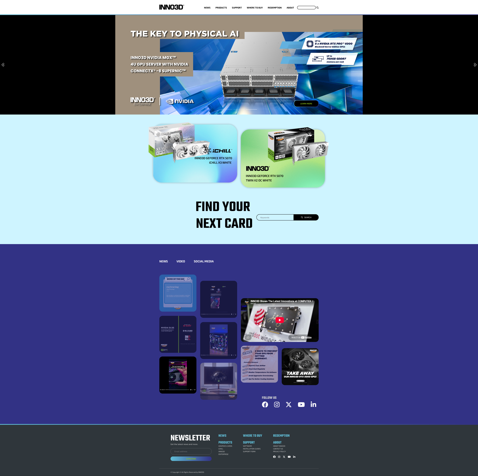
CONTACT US (278, 449)
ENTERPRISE (223, 454)
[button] (3, 65)
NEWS (207, 7)
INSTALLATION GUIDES (252, 449)
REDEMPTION (275, 7)
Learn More (306, 103)
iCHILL (220, 449)
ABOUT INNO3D (279, 446)
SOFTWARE (247, 446)
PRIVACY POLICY (279, 451)
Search (307, 217)
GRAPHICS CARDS (225, 446)
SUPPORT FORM (249, 451)
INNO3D (221, 451)
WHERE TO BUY (255, 7)
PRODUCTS (221, 7)
